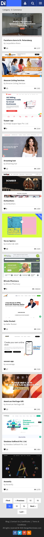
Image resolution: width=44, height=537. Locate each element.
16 (7, 449)
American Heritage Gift (13, 401)
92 (31, 500)
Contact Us (15, 521)
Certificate (25, 521)
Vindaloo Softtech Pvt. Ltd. (15, 441)
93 (38, 500)
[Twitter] (20, 533)
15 (7, 88)
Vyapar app (8, 120)
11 (7, 329)
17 (7, 369)
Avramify (7, 481)
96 (24, 506)
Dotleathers (9, 201)
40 (7, 249)
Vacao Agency (9, 241)
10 (7, 48)
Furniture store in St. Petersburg (18, 40)
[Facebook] (15, 533)
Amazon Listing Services (14, 80)
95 (17, 506)
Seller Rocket (9, 321)
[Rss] (29, 533)
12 (7, 168)
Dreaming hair (10, 160)
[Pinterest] (24, 533)
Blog (7, 521)
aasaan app (9, 361)
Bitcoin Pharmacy (11, 281)
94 (9, 506)
